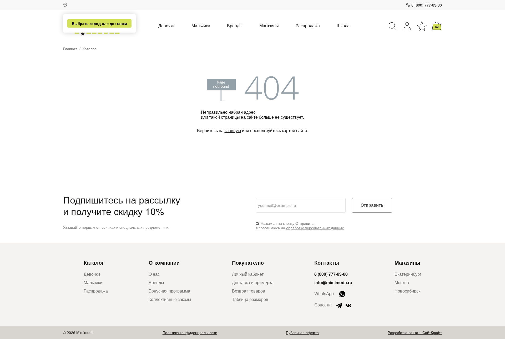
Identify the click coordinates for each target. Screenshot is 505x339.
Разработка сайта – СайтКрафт (415, 332)
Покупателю (248, 262)
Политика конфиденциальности (190, 332)
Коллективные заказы (170, 299)
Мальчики (200, 26)
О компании (164, 262)
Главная (70, 48)
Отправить (372, 205)
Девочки (166, 26)
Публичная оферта (302, 332)
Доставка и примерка (253, 282)
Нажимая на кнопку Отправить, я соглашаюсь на (300, 225)
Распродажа (308, 26)
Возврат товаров (248, 291)
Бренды (235, 26)
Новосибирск (407, 291)
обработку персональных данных (315, 227)
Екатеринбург (408, 274)
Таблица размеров (250, 299)
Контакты (326, 262)
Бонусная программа (169, 291)
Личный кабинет (248, 274)
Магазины (269, 26)
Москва (402, 282)
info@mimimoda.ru (333, 282)
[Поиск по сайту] (392, 26)
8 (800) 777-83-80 (426, 5)
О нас (154, 274)
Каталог (94, 262)
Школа (343, 26)
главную (233, 130)
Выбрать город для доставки (99, 23)
